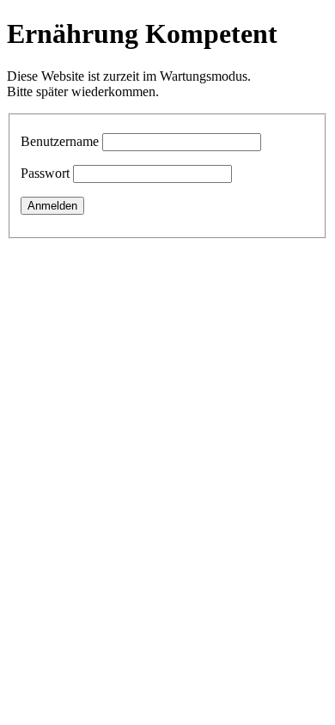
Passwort (45, 173)
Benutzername (60, 141)
